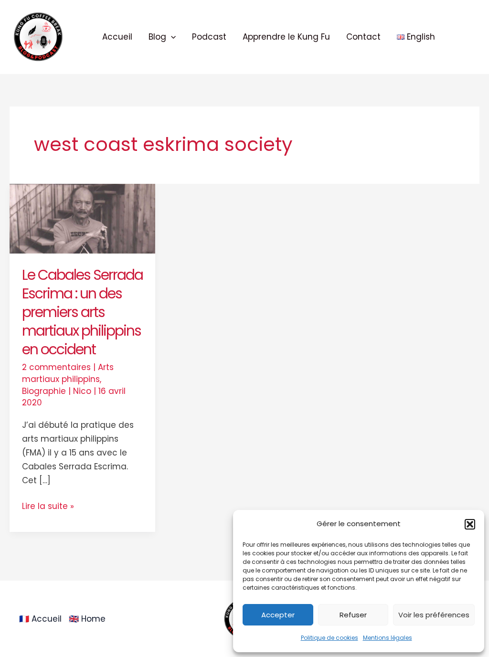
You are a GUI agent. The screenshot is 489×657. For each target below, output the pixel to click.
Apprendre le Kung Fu (286, 36)
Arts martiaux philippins (68, 373)
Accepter (278, 615)
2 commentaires (56, 367)
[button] (470, 524)
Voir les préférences (433, 615)
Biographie (44, 391)
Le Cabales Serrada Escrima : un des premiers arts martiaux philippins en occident (82, 312)
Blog (157, 36)
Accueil (117, 36)
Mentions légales (387, 638)
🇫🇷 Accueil (40, 619)
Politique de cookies (329, 638)
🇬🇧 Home (87, 619)
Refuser (353, 615)
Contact (363, 36)
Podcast (209, 36)
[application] (171, 37)
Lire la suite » (48, 505)
